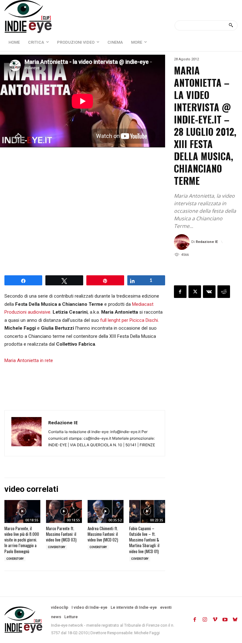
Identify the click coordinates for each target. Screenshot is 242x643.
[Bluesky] (235, 619)
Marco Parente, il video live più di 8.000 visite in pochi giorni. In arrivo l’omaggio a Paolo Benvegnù (21, 539)
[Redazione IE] (182, 242)
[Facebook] (180, 291)
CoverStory (15, 558)
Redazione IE (207, 242)
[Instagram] (204, 619)
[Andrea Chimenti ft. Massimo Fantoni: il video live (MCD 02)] (106, 511)
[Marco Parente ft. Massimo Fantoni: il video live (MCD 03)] (64, 511)
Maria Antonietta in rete (28, 360)
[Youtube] (225, 619)
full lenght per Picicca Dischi (129, 320)
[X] (194, 291)
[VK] (209, 291)
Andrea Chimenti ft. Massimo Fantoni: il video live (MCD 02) (103, 534)
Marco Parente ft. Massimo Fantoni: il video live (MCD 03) (61, 534)
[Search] (231, 25)
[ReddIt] (223, 291)
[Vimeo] (214, 619)
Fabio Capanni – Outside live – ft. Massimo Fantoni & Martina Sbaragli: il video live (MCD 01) (144, 539)
